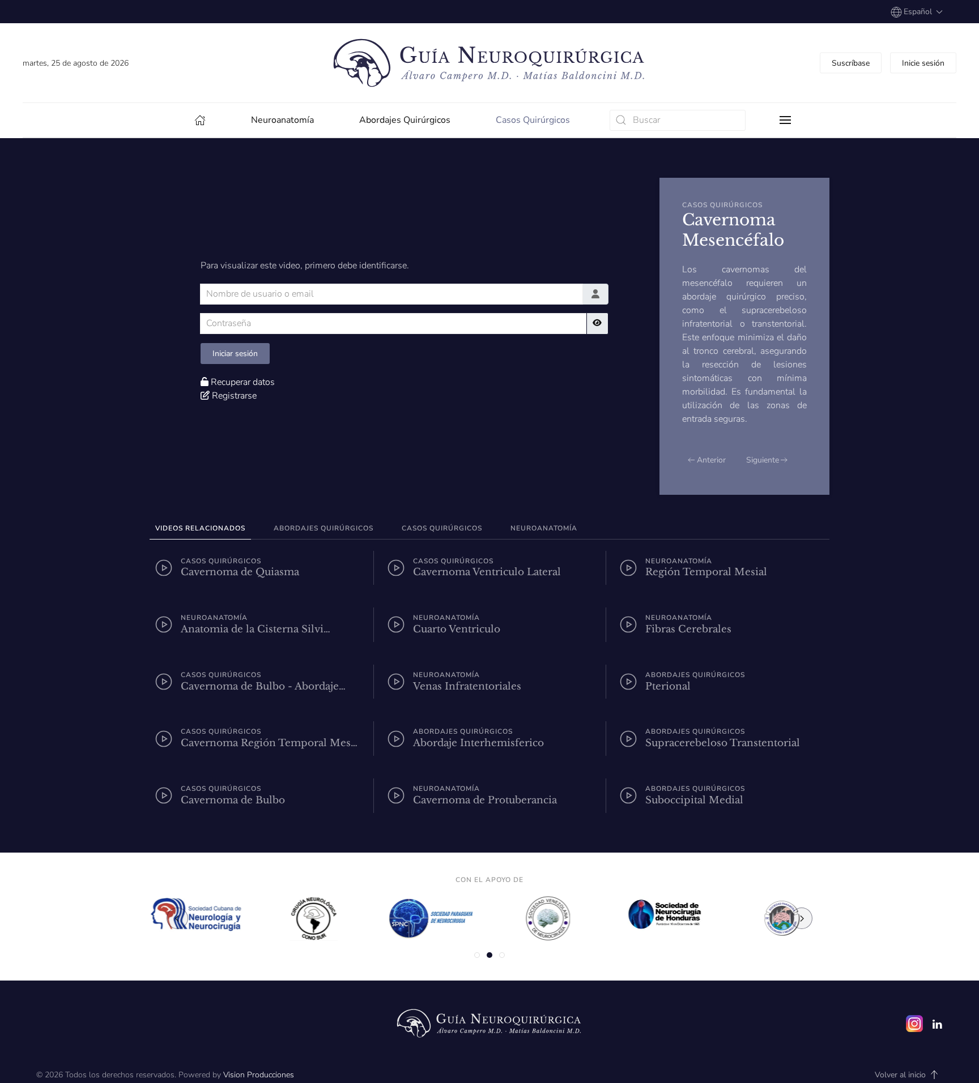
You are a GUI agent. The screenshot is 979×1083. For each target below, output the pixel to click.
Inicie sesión (923, 63)
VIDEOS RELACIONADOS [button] (200, 528)
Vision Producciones (258, 1074)
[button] (917, 12)
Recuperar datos (243, 382)
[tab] (477, 955)
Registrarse (234, 395)
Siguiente (762, 460)
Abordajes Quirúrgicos (404, 120)
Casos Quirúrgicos (533, 120)
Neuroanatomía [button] (543, 528)
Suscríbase (851, 63)
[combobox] (678, 120)
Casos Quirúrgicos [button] (442, 528)
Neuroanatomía (282, 120)
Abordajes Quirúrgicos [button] (323, 528)
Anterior (711, 460)
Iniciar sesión (235, 353)
